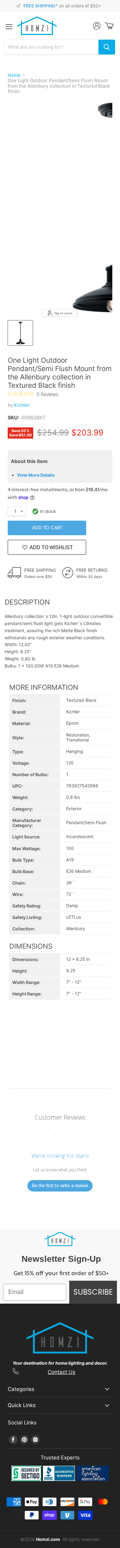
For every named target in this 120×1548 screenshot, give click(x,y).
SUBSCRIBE (93, 1292)
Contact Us (61, 1372)
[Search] (106, 47)
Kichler (22, 405)
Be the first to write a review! (60, 1185)
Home (14, 75)
